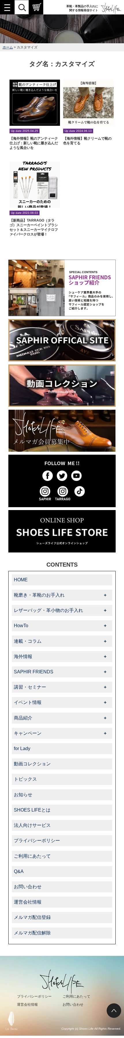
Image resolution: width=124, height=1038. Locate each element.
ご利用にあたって (32, 856)
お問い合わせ (28, 886)
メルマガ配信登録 (32, 917)
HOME (21, 579)
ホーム (8, 47)
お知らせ (23, 794)
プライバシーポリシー (37, 840)
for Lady (22, 748)
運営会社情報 (28, 902)
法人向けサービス (32, 825)
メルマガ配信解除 (32, 932)
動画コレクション (32, 763)
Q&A (19, 871)
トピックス (25, 779)
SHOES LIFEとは (32, 809)
